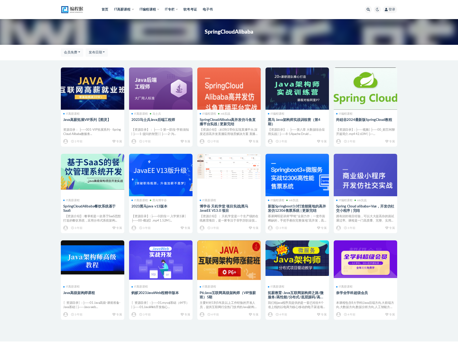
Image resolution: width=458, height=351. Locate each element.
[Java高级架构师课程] (92, 257)
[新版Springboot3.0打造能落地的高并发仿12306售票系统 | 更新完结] (297, 176)
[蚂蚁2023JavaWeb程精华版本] (161, 260)
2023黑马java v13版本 (149, 206)
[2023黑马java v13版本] (161, 175)
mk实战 (225, 113)
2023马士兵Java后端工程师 (153, 120)
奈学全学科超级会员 (352, 293)
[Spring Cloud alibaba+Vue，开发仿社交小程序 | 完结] (365, 179)
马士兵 (156, 113)
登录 (392, 9)
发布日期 (95, 52)
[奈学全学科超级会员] (365, 259)
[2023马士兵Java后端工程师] (161, 88)
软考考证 (190, 9)
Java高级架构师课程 (79, 293)
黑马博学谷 (159, 200)
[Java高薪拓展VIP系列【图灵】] (92, 88)
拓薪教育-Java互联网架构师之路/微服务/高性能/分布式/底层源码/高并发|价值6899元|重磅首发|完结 (296, 297)
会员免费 (70, 52)
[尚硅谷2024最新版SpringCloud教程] (365, 88)
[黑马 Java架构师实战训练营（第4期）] (297, 88)
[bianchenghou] (66, 141)
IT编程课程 (209, 113)
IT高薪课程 (73, 113)
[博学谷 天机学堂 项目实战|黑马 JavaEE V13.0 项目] (229, 166)
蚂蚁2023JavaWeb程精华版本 (155, 293)
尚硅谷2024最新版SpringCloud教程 (364, 120)
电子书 (208, 9)
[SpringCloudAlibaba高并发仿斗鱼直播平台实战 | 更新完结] (229, 95)
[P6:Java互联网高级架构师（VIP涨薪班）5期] (229, 260)
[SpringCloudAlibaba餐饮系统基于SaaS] (92, 171)
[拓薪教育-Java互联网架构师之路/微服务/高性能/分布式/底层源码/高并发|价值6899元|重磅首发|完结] (297, 258)
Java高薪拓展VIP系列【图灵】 (87, 120)
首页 (105, 9)
